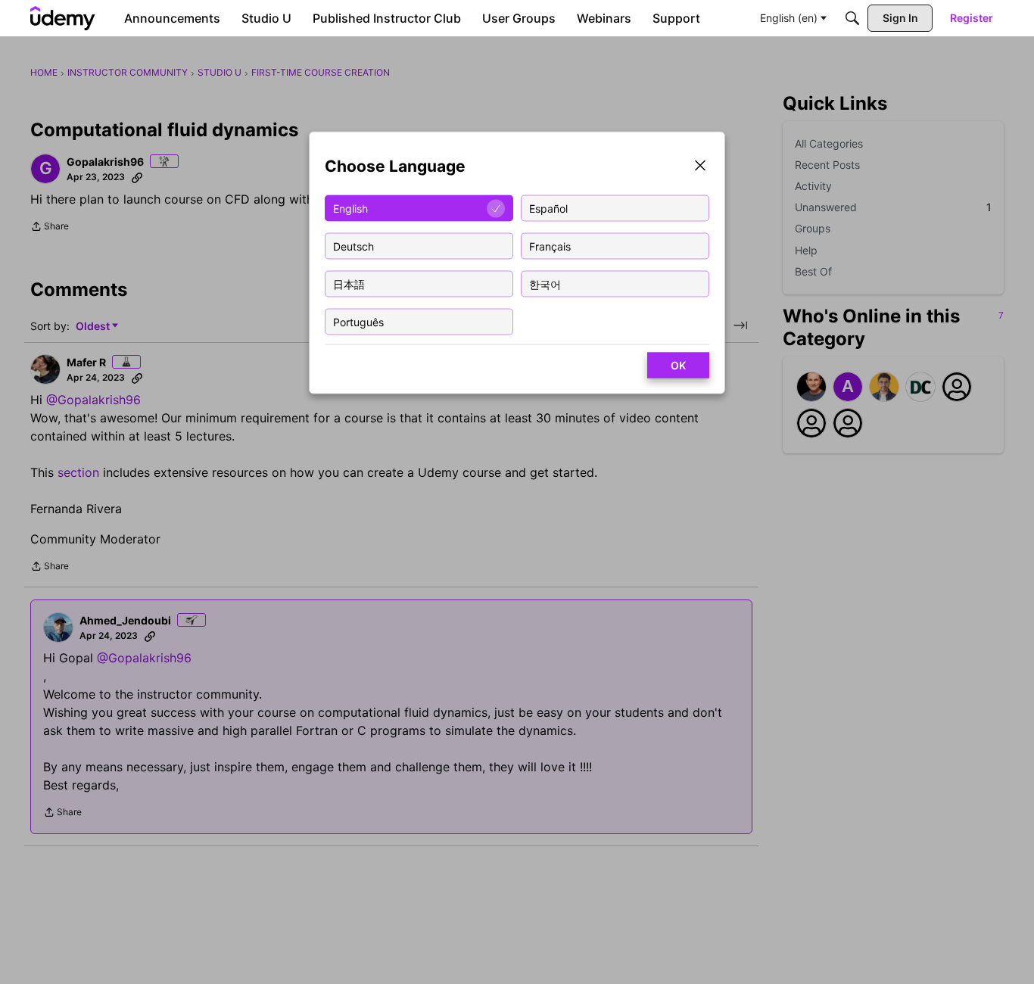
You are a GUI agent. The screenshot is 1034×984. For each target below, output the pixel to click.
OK (678, 365)
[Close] (700, 167)
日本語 (349, 283)
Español (548, 207)
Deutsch (353, 245)
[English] (62, 18)
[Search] (852, 18)
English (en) (789, 17)
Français (550, 245)
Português (358, 321)
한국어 (545, 283)
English (350, 207)
